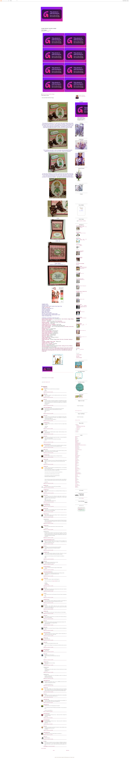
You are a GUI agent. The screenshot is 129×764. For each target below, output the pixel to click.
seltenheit (81, 251)
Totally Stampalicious (46, 337)
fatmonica (45, 485)
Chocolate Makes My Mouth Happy (80, 426)
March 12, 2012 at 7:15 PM (48, 635)
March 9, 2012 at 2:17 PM (48, 420)
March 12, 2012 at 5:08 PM (48, 630)
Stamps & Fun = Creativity (47, 343)
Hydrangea (76, 462)
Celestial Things (47, 584)
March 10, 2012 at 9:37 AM (48, 483)
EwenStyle (77, 298)
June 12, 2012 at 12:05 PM (48, 730)
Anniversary (76, 436)
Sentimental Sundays (77, 473)
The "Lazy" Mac (78, 342)
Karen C (45, 495)
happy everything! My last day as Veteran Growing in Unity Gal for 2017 (83, 268)
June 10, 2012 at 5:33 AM (48, 717)
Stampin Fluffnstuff (78, 244)
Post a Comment (43, 748)
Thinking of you (77, 482)
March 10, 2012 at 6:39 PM (48, 529)
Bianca (45, 627)
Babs (44, 399)
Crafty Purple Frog (45, 323)
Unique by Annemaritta (79, 257)
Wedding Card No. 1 (82, 279)
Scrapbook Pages (77, 472)
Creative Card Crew (46, 342)
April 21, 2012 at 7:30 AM (48, 702)
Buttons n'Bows (78, 272)
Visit (78, 410)
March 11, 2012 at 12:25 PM (48, 569)
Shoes (76, 474)
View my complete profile (82, 96)
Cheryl (45, 642)
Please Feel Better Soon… (83, 330)
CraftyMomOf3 (46, 422)
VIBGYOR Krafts (78, 238)
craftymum (45, 525)
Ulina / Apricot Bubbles (47, 407)
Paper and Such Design (46, 330)
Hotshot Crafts (45, 338)
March (77, 425)
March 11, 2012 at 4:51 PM (48, 597)
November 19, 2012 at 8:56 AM (49, 746)
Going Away (76, 456)
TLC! (65, 264)
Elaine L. (45, 449)
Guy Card (76, 459)
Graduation (76, 457)
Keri (44, 741)
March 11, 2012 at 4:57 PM (48, 602)
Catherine (45, 611)
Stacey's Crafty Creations (58, 757)
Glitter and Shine (77, 455)
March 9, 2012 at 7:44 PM (48, 428)
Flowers (76, 450)
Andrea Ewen (45, 699)
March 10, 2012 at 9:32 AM (48, 464)
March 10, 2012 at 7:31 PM (48, 537)
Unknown (45, 466)
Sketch (76, 475)
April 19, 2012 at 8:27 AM (48, 697)
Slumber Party (77, 476)
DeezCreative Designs (79, 317)
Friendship (76, 451)
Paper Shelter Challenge (47, 332)
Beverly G (45, 508)
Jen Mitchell (45, 489)
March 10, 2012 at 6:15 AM (48, 447)
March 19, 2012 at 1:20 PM (48, 672)
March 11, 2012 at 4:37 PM (48, 591)
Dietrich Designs (78, 232)
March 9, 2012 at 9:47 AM (48, 397)
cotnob (45, 436)
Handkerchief (76, 460)
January (78, 429)
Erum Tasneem (46, 649)
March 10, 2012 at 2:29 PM (48, 511)
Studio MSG (77, 356)
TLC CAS (76, 484)
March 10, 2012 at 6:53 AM (48, 452)
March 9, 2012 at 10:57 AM (48, 405)
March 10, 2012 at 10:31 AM (49, 487)
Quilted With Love (78, 427)
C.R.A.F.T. (44, 321)
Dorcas (45, 415)
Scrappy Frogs (45, 328)
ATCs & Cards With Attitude (47, 331)
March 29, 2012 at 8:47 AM (48, 685)
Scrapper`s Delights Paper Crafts (48, 341)
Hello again (77, 264)
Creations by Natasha (79, 357)
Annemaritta (45, 704)
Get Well (76, 453)
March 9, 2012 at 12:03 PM (48, 413)
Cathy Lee (45, 459)
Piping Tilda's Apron (82, 311)
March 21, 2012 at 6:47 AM (48, 678)
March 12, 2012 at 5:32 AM (48, 613)
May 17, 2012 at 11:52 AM (48, 711)
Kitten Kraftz (78, 348)
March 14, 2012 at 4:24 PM (48, 659)
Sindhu (45, 736)
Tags (75, 480)
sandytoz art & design (79, 266)
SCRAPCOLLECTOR (79, 304)
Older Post (67, 750)
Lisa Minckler (45, 552)
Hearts (76, 461)
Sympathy (76, 479)
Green (76, 458)
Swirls (76, 478)
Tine (44, 593)
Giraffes (76, 454)
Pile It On (44, 344)
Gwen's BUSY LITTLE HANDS (80, 263)
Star (75, 477)
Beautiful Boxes (82, 349)
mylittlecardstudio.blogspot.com (48, 539)
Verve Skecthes (77, 485)
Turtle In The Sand (46, 632)
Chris (44, 561)
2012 (76, 424)
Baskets (76, 438)
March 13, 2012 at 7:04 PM (48, 647)
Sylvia (44, 430)
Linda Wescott (46, 599)
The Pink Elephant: (45, 346)
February (78, 428)
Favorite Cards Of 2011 (78, 449)
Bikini (75, 439)
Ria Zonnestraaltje (46, 566)
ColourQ (43, 329)
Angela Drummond (46, 444)
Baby (75, 437)
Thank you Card (82, 273)
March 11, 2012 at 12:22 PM (48, 564)
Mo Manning (47, 307)
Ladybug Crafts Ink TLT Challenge (49, 324)
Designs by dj (78, 329)
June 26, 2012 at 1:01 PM (48, 734)
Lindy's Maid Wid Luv (79, 323)
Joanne (45, 615)
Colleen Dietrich (46, 680)
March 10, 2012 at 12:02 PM (49, 506)
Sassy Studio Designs (46, 326)
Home (54, 750)
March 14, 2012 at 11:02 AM (48, 651)
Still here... (81, 245)
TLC (54, 123)
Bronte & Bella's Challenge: (47, 318)
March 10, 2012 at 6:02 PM (48, 523)
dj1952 (45, 394)
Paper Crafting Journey (46, 325)
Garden (76, 452)
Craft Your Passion (45, 334)
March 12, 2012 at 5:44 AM (48, 618)
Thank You (76, 481)
